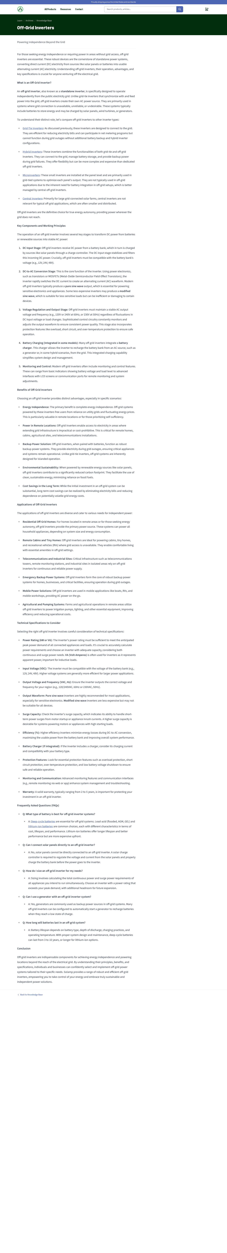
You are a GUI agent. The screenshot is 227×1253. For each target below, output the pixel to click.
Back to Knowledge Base (31, 994)
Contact (79, 9)
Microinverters (31, 175)
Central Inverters (32, 199)
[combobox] (143, 9)
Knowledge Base (44, 20)
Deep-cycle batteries (43, 821)
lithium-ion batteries (40, 826)
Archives (29, 20)
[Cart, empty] (207, 9)
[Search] (179, 9)
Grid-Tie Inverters (33, 128)
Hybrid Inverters (32, 152)
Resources (65, 9)
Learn (19, 20)
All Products (50, 9)
